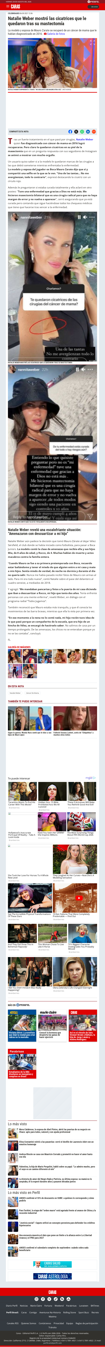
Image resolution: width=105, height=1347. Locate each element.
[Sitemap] (68, 1299)
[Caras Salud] (52, 1266)
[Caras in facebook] (43, 1299)
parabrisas (22, 1052)
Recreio (95, 1312)
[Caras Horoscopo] (52, 1278)
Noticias (24, 1305)
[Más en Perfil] (23, 1005)
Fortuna (48, 1305)
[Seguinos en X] (49, 1299)
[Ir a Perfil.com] (93, 2)
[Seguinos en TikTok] (56, 1299)
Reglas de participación (87, 1323)
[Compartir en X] (76, 132)
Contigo (33, 1312)
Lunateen (83, 1305)
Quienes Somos (28, 1323)
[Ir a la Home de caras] (15, 7)
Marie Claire (36, 1305)
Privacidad (59, 1323)
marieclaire (52, 1013)
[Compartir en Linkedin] (88, 132)
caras (83, 1013)
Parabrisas (71, 1305)
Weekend (59, 1305)
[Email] (94, 132)
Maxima (52, 1316)
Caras (24, 1312)
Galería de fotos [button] (56, 33)
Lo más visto (17, 1124)
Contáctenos (45, 1323)
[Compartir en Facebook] (70, 132)
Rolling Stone (69, 1312)
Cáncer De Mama (32, 693)
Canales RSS (13, 1323)
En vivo (94, 7)
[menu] (8, 6)
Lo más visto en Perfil (24, 1192)
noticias (22, 1013)
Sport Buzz (83, 1312)
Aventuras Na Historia (50, 1312)
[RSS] (62, 1299)
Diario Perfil (11, 1305)
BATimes (95, 1305)
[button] (52, 65)
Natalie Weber (84, 139)
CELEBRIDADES (13, 13)
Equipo (69, 1323)
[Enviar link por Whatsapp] (82, 132)
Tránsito (53, 1327)
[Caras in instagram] (36, 1299)
